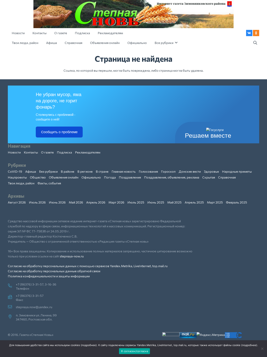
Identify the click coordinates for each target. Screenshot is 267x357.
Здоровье (211, 171)
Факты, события (49, 183)
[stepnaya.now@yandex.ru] (12, 307)
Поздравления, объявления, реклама (171, 177)
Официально (91, 177)
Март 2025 (215, 202)
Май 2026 (76, 202)
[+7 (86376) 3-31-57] (12, 297)
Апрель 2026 (95, 202)
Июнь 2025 (155, 202)
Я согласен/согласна (134, 351)
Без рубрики (48, 171)
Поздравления (130, 177)
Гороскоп (168, 171)
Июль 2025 (135, 202)
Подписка (64, 152)
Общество (38, 177)
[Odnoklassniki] (256, 33)
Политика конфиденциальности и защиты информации (49, 276)
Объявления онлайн (63, 177)
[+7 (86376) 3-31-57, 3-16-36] (12, 285)
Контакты (31, 152)
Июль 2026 (37, 202)
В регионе (85, 171)
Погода (110, 177)
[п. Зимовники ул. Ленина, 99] (12, 316)
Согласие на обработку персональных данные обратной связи (54, 271)
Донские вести (190, 171)
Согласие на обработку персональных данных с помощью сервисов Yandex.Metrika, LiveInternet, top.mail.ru (88, 266)
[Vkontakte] (249, 33)
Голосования (148, 171)
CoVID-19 (15, 171)
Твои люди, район (21, 183)
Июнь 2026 (57, 202)
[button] (255, 42)
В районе (67, 171)
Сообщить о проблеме (59, 132)
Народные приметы (237, 171)
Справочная (227, 177)
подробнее (89, 345)
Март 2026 (116, 202)
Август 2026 (17, 202)
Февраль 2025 (236, 202)
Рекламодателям (87, 152)
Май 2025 (174, 202)
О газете (47, 152)
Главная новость (124, 171)
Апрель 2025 (194, 202)
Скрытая (208, 177)
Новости (14, 152)
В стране (102, 171)
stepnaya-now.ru (72, 256)
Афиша (30, 171)
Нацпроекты (17, 177)
